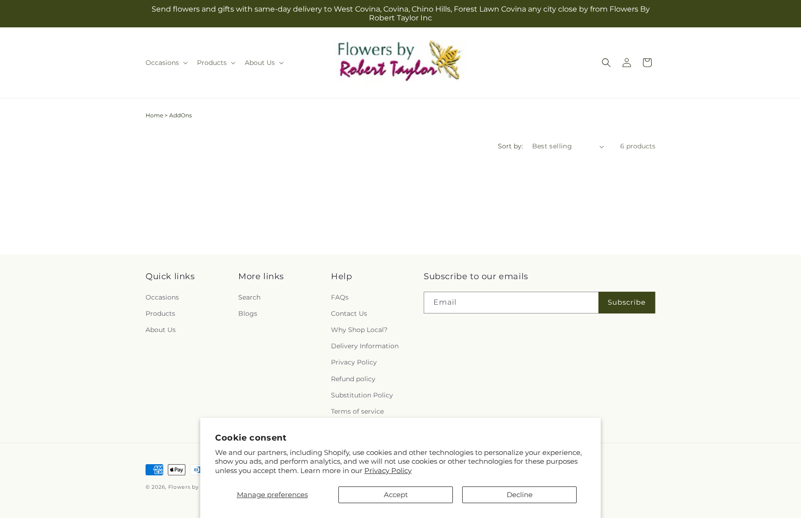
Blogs (247, 313)
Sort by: (510, 146)
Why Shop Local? (359, 330)
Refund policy (353, 379)
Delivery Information (365, 346)
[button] (165, 62)
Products (160, 313)
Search (249, 297)
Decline (520, 494)
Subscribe (627, 302)
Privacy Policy (388, 470)
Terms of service (357, 411)
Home (154, 115)
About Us (161, 330)
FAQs (340, 297)
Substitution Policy (362, 395)
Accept (396, 494)
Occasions (162, 297)
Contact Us (349, 313)
